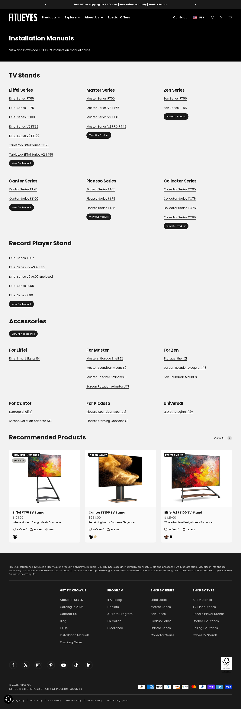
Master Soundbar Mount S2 (106, 368)
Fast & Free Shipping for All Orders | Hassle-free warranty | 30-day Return (120, 4)
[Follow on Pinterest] (50, 665)
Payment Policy (73, 700)
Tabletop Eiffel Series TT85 (29, 145)
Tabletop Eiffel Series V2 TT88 (31, 154)
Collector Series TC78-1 (181, 208)
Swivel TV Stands (205, 635)
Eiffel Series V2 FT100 (24, 136)
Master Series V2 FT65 (102, 108)
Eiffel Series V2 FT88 (23, 126)
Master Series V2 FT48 (102, 117)
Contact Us (68, 614)
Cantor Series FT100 (23, 198)
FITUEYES (25, 685)
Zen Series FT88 (175, 108)
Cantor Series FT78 (23, 189)
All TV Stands (202, 600)
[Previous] (46, 4)
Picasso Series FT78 (100, 198)
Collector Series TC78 (180, 198)
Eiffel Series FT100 (22, 117)
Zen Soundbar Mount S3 (181, 377)
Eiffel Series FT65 (21, 98)
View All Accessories (23, 333)
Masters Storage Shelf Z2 (104, 358)
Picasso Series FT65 (100, 189)
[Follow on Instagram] (38, 665)
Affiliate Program (120, 614)
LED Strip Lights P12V (178, 412)
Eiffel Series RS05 (21, 286)
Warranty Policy (94, 700)
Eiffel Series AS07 (21, 258)
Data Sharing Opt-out (118, 700)
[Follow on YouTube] (63, 665)
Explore (70, 17)
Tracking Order (71, 642)
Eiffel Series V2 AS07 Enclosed (31, 276)
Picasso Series (161, 621)
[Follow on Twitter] (25, 665)
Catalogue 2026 (71, 607)
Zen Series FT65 (175, 98)
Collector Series (162, 635)
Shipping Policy (16, 700)
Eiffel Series (159, 600)
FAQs (64, 628)
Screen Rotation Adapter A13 (107, 386)
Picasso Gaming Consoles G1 (107, 421)
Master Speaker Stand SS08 (106, 377)
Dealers (113, 607)
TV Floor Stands (204, 607)
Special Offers (119, 17)
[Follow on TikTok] (76, 665)
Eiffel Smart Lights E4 (24, 358)
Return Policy (36, 700)
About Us (92, 17)
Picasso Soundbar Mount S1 (106, 412)
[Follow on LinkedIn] (88, 665)
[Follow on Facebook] (13, 665)
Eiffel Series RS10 (21, 295)
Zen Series (158, 614)
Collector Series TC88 (180, 217)
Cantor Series (161, 628)
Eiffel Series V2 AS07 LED (27, 267)
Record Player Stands (208, 614)
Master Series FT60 (100, 98)
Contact (180, 17)
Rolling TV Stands (205, 628)
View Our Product (21, 163)
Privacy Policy (54, 700)
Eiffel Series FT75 (21, 108)
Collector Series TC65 (180, 189)
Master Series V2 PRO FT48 (106, 126)
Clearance (115, 628)
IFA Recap (114, 600)
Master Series (161, 607)
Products (49, 17)
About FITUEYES (71, 600)
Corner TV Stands (206, 621)
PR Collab (114, 621)
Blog (63, 621)
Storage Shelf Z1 (175, 358)
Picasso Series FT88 (100, 208)
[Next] (195, 4)
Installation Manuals (74, 635)
